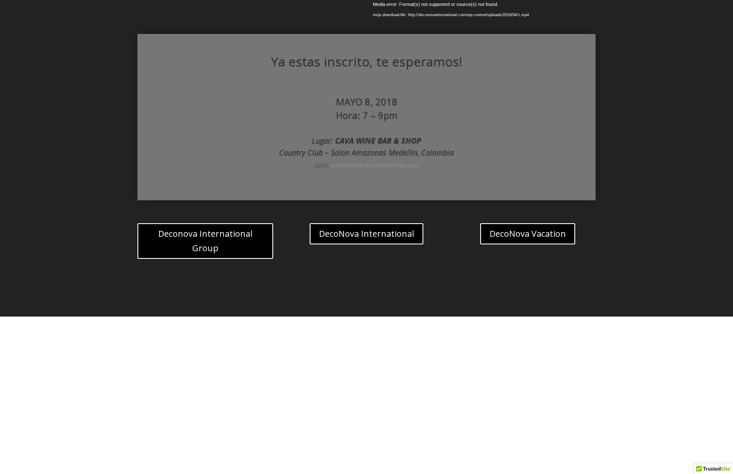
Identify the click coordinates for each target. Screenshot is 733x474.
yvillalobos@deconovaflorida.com (374, 165)
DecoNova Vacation (528, 233)
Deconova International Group (205, 241)
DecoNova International (366, 233)
